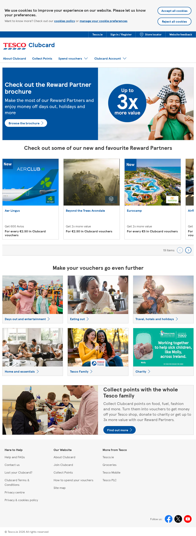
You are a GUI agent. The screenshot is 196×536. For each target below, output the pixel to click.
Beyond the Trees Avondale (85, 211)
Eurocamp (134, 211)
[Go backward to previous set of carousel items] (180, 250)
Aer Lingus (12, 211)
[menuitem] (97, 34)
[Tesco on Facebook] (169, 519)
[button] (97, 34)
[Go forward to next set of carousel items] (188, 250)
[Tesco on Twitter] (178, 519)
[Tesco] (15, 46)
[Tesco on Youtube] (188, 519)
